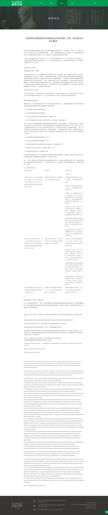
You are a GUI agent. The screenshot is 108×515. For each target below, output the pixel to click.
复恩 (51, 3)
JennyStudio (93, 508)
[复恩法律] (17, 3)
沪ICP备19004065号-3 (91, 506)
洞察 (62, 3)
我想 (72, 3)
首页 (41, 3)
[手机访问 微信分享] (106, 512)
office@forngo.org (91, 502)
